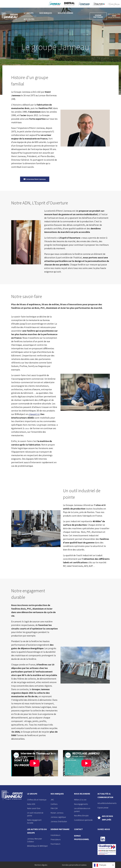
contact (78, 829)
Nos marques (45, 13)
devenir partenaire (60, 829)
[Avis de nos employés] (99, 817)
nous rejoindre (82, 794)
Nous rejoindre (65, 13)
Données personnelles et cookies (74, 865)
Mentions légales (41, 865)
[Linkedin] (103, 839)
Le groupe (28, 13)
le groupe (32, 794)
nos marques (57, 794)
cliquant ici (34, 414)
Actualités (29, 19)
